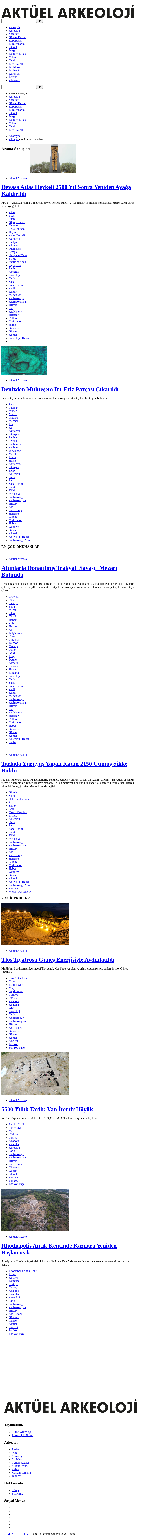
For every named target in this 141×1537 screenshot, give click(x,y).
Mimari (13, 411)
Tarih (12, 278)
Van (11, 1131)
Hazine (13, 626)
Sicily (12, 268)
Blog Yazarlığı (17, 43)
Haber (12, 324)
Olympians (15, 248)
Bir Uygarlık (16, 63)
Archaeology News (20, 885)
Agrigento (15, 238)
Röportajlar (15, 40)
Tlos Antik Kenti (18, 978)
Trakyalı (13, 596)
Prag (11, 802)
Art (11, 308)
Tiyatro (13, 981)
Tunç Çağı (15, 1127)
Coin (12, 809)
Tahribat (13, 60)
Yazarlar (13, 33)
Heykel (13, 232)
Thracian (14, 636)
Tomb (12, 649)
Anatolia (14, 1004)
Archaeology (16, 298)
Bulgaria (14, 672)
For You (13, 1044)
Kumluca (14, 1280)
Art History (15, 311)
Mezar (12, 609)
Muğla (12, 988)
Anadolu (14, 1001)
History (13, 304)
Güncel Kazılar (17, 37)
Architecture (16, 444)
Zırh (11, 623)
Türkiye (13, 994)
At (10, 427)
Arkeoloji (14, 30)
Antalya (13, 1277)
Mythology (15, 450)
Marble (13, 454)
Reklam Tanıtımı (21, 1472)
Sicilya (13, 242)
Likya (12, 1274)
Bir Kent (14, 70)
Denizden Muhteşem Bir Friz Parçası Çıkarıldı (60, 389)
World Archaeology (20, 891)
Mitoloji (13, 417)
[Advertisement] (67, 1364)
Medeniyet (15, 295)
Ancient (13, 888)
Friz (11, 424)
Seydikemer (16, 991)
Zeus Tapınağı (17, 228)
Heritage (14, 314)
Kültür (12, 291)
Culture (13, 318)
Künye (15, 1490)
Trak (11, 599)
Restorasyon (16, 984)
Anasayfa (14, 27)
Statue (12, 258)
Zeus (12, 215)
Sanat (12, 281)
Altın (12, 613)
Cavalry (13, 646)
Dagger (13, 659)
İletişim (13, 76)
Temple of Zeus (18, 255)
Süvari (12, 606)
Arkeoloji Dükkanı (22, 1435)
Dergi (12, 50)
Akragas (14, 139)
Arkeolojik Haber (19, 338)
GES (12, 1007)
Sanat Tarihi (16, 285)
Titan (12, 218)
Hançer (13, 619)
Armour (13, 662)
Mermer (13, 420)
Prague (13, 815)
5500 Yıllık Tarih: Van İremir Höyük (47, 1109)
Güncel (13, 331)
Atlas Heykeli (17, 235)
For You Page (17, 1047)
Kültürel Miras (17, 53)
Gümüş (13, 792)
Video (12, 57)
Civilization (15, 321)
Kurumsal (14, 73)
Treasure (14, 666)
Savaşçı (13, 603)
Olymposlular (17, 222)
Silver (12, 805)
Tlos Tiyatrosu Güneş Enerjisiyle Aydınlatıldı (57, 959)
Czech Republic (18, 812)
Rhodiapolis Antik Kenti (23, 1270)
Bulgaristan (15, 633)
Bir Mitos (14, 67)
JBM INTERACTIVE (17, 1533)
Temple (13, 252)
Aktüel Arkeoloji (18, 178)
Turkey (13, 997)
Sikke (12, 795)
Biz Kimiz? (18, 1493)
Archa (12, 742)
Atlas (12, 212)
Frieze (12, 457)
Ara (39, 20)
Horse (12, 460)
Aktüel (13, 47)
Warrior (13, 643)
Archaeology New (19, 540)
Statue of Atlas (17, 261)
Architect (14, 447)
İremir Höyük (17, 1124)
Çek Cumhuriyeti (19, 799)
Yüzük (13, 616)
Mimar (13, 414)
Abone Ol (14, 80)
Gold (12, 652)
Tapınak (13, 225)
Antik (12, 288)
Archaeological (17, 301)
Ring (12, 656)
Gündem (14, 328)
